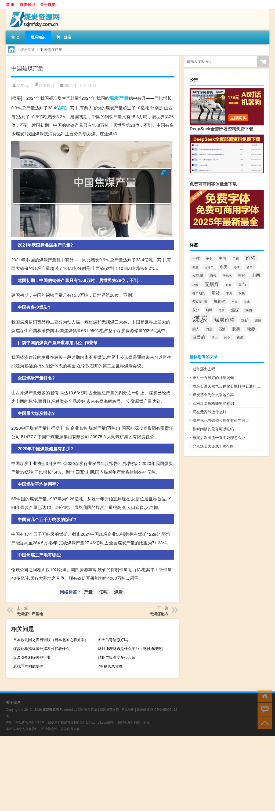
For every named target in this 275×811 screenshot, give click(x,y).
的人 (195, 328)
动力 (249, 267)
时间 (228, 284)
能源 (251, 328)
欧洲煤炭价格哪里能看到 (213, 403)
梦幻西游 (199, 301)
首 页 (10, 4)
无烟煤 (212, 283)
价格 (250, 257)
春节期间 (198, 293)
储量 (195, 267)
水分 (234, 301)
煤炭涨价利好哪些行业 (32, 657)
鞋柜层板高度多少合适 (116, 657)
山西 (256, 275)
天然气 (227, 276)
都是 (240, 337)
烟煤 (209, 309)
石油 (222, 328)
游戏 (247, 301)
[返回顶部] (264, 722)
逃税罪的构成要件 (28, 666)
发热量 (198, 275)
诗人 (215, 337)
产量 (124, 97)
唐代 (213, 275)
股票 (236, 328)
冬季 (237, 267)
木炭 (229, 293)
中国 (222, 258)
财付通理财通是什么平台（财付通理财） (131, 648)
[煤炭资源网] (34, 10)
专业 (209, 258)
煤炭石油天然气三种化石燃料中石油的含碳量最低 (228, 386)
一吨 (196, 258)
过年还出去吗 (204, 368)
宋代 (241, 275)
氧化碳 (219, 301)
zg (27, 86)
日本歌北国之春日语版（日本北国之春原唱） (50, 639)
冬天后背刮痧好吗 (113, 639)
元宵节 (209, 267)
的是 (209, 328)
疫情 (258, 320)
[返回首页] (264, 696)
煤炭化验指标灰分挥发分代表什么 (41, 648)
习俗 (236, 258)
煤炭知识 (27, 4)
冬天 (223, 266)
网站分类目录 (87, 709)
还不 (227, 337)
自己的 (198, 337)
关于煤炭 (47, 4)
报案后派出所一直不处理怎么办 (219, 437)
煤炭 (114, 97)
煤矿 (245, 320)
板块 (241, 293)
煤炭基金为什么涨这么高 (213, 394)
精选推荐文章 (109, 709)
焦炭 (222, 310)
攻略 (195, 284)
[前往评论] (264, 709)
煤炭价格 (224, 319)
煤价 (248, 309)
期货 (216, 292)
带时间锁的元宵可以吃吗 (213, 428)
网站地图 (127, 709)
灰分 (195, 309)
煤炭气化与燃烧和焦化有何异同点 (221, 420)
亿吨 (61, 107)
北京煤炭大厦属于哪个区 (213, 446)
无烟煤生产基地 (30, 613)
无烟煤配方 (159, 613)
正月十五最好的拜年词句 (213, 377)
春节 (242, 284)
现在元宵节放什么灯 (209, 411)
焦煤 (235, 309)
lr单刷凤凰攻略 (110, 666)
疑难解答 (143, 709)
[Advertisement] (137, 773)
